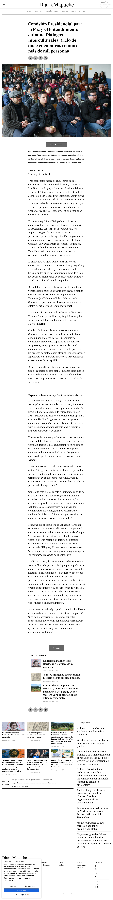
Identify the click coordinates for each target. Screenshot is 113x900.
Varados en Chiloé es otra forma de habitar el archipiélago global (90, 825)
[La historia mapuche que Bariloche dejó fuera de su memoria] (36, 663)
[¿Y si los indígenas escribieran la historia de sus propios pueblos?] (36, 677)
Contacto (98, 881)
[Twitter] (35, 58)
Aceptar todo (21, 890)
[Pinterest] (40, 58)
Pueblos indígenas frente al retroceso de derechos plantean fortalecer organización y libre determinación (37, 764)
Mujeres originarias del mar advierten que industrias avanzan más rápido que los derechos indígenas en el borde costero (94, 840)
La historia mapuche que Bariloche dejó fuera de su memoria (58, 663)
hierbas (61, 865)
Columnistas (45, 865)
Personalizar (12, 886)
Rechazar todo (30, 886)
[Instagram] (95, 869)
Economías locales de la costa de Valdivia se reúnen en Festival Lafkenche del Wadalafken (62, 763)
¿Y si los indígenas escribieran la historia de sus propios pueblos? (61, 676)
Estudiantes (80, 868)
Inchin (97, 887)
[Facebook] (30, 58)
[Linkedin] (95, 873)
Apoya (97, 884)
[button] (4, 4)
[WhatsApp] (45, 58)
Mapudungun (81, 865)
